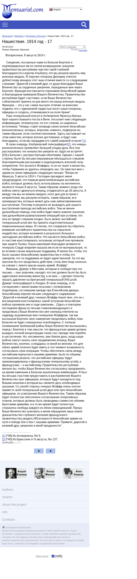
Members (19, 36)
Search (7, 497)
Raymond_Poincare (35, 36)
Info (4, 512)
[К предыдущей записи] (39, 450)
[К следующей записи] (50, 450)
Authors (7, 489)
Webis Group (42, 556)
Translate (82, 50)
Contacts (8, 519)
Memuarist (7, 36)
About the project (14, 504)
